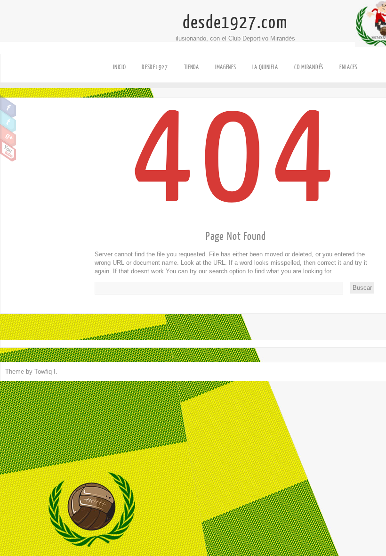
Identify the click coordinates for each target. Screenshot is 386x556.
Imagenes (225, 67)
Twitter (8, 121)
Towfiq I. (45, 371)
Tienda (191, 67)
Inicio (119, 67)
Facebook (8, 106)
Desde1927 (155, 67)
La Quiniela (265, 67)
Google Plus (8, 135)
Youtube (8, 150)
